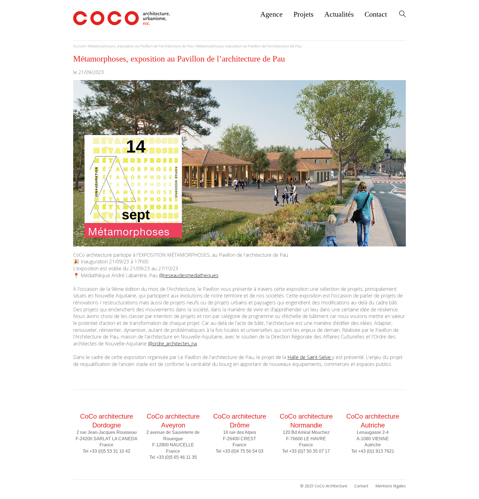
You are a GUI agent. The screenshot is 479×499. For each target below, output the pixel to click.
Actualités (339, 14)
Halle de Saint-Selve (309, 357)
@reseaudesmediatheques (188, 275)
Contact (376, 14)
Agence (271, 14)
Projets (304, 14)
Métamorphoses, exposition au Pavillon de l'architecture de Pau (140, 46)
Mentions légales (390, 485)
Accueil (79, 46)
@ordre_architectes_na (172, 343)
